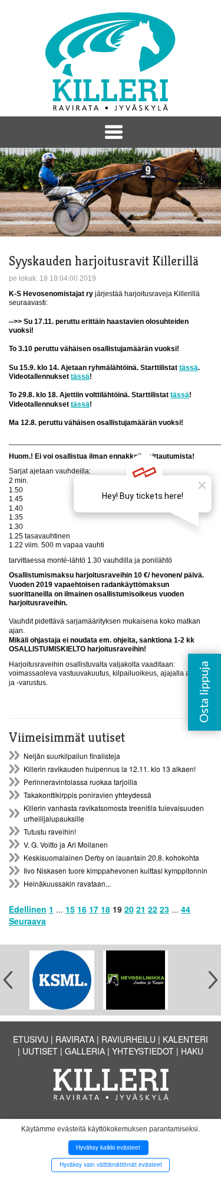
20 (129, 909)
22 (152, 909)
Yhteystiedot (143, 1051)
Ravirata (74, 1039)
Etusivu (30, 1039)
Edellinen (28, 909)
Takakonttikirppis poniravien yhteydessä (87, 795)
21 (141, 909)
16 (82, 909)
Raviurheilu (128, 1039)
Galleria (85, 1051)
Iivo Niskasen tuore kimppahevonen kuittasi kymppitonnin (115, 870)
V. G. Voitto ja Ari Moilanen (66, 844)
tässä (188, 368)
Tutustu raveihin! (50, 831)
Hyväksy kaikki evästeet (108, 1147)
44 (185, 909)
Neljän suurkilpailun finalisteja (72, 756)
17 (93, 909)
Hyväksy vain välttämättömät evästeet (111, 1164)
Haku (192, 1051)
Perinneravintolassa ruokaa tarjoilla (80, 782)
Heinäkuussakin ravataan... (67, 883)
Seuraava (27, 921)
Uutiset (40, 1051)
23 (164, 909)
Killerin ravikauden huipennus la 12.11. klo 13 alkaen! (110, 769)
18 (105, 909)
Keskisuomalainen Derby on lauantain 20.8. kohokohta (111, 857)
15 (70, 909)
